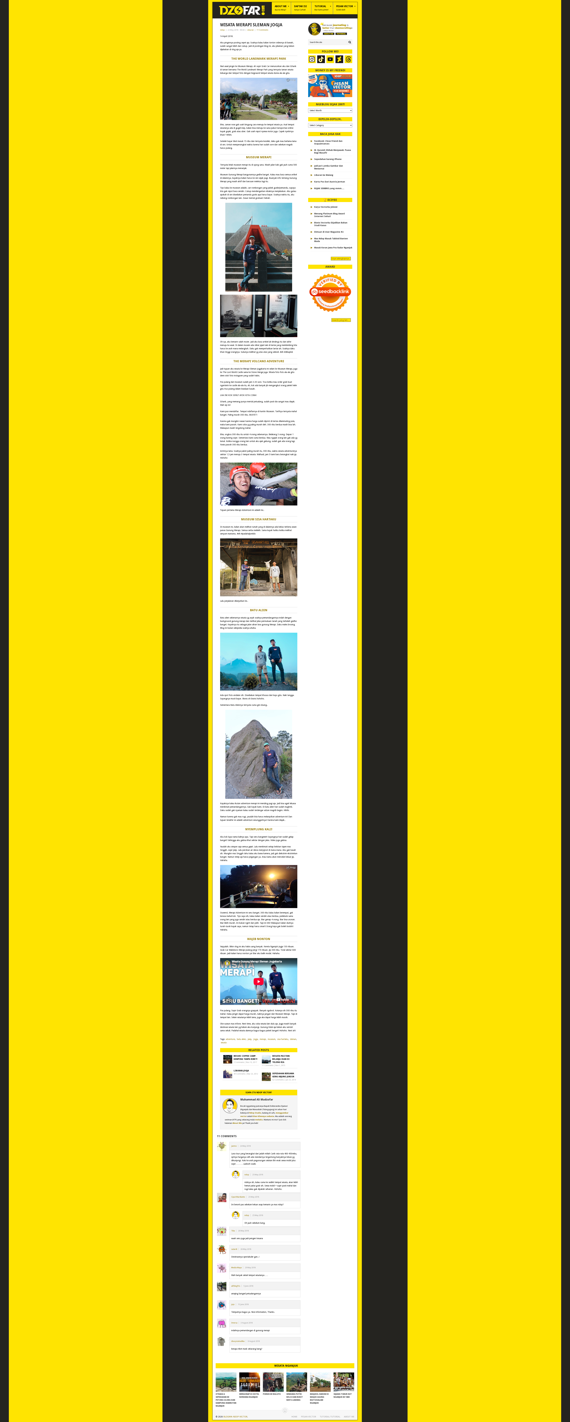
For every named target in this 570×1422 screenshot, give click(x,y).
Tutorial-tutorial (330, 1416)
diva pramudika (237, 1341)
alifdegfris (235, 1286)
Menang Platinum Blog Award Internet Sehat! (329, 214)
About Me (280, 8)
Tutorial (321, 8)
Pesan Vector (344, 8)
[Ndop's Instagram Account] (312, 59)
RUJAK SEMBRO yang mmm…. (329, 188)
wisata (224, 1042)
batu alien (241, 1039)
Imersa (234, 1323)
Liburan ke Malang (323, 175)
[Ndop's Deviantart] (339, 59)
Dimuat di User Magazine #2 (328, 232)
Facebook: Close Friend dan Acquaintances (328, 142)
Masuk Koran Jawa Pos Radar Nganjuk (333, 247)
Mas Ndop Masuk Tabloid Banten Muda (331, 239)
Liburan (250, 30)
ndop (222, 30)
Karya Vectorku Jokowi (325, 207)
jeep (249, 1039)
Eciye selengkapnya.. (340, 258)
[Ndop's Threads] (348, 59)
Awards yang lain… (341, 320)
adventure (230, 1039)
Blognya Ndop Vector (235, 1416)
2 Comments (239, 1062)
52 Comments (278, 1080)
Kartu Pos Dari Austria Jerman (329, 182)
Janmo (234, 1146)
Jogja (255, 1039)
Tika (233, 1231)
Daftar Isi (300, 8)
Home (294, 1416)
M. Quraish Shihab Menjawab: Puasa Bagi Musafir (332, 151)
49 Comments (239, 1074)
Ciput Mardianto (238, 1197)
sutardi (234, 1249)
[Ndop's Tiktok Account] (321, 59)
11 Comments (262, 30)
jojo (233, 1304)
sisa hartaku (282, 1039)
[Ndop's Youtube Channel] (330, 59)
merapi (263, 1039)
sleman (293, 1039)
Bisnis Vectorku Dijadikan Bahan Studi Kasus (330, 224)
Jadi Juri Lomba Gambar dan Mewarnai (328, 167)
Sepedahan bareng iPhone (328, 159)
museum (271, 1039)
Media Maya (236, 1267)
